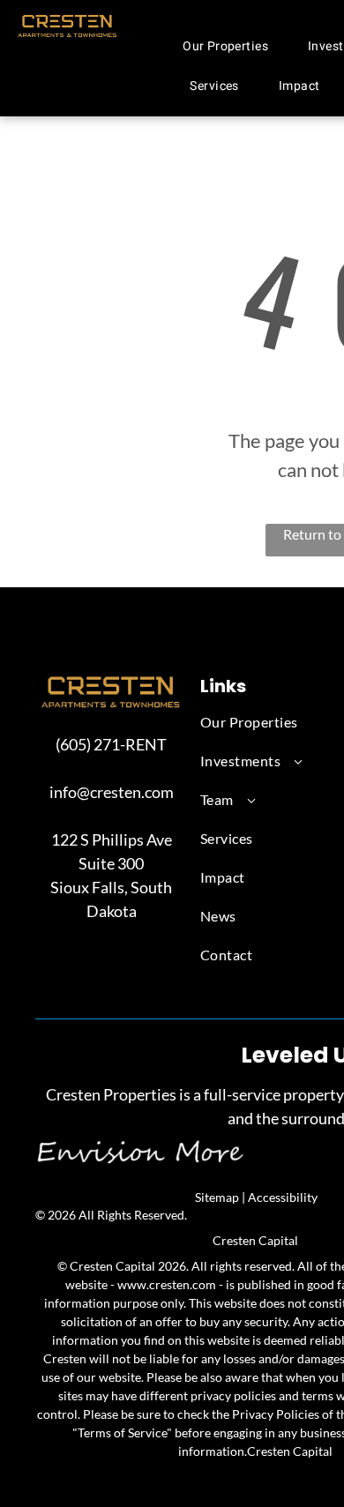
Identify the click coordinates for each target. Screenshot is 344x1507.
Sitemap (217, 1197)
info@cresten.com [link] (111, 792)
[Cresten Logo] (67, 22)
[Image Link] (111, 682)
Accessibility (283, 1197)
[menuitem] (232, 46)
